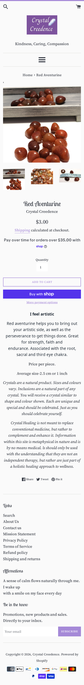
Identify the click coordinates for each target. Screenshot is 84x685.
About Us (11, 521)
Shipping (22, 230)
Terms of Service (17, 546)
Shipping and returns (21, 558)
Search (9, 515)
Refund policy (15, 552)
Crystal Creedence (46, 654)
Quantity (42, 260)
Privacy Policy (15, 540)
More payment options (42, 302)
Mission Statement (19, 534)
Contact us (12, 527)
